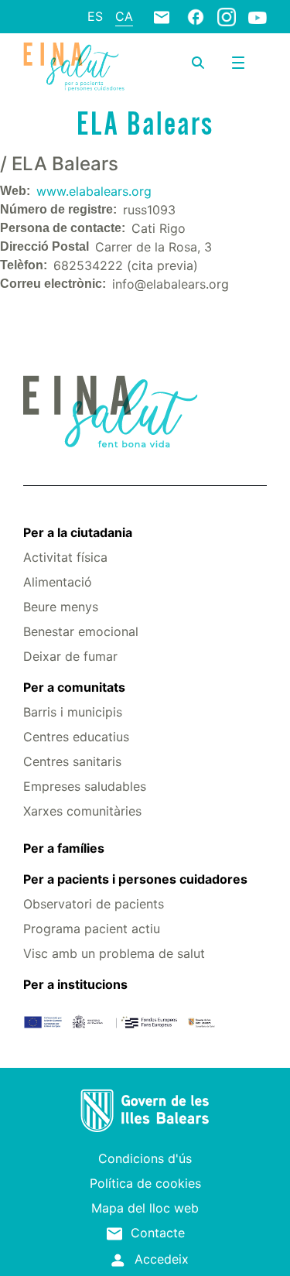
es (95, 16)
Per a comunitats (74, 687)
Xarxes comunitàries (82, 811)
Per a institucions (75, 984)
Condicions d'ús (145, 1158)
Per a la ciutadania (77, 532)
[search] (198, 63)
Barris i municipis (72, 712)
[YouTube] (257, 17)
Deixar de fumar (70, 656)
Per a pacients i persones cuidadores (135, 879)
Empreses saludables (84, 786)
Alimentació (57, 582)
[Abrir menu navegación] (238, 63)
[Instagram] (226, 16)
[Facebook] (195, 16)
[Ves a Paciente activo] (74, 66)
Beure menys (60, 606)
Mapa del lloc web (145, 1208)
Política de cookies (145, 1183)
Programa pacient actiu (91, 928)
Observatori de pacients (93, 904)
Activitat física (65, 557)
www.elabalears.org (94, 191)
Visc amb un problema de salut (114, 953)
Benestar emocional (80, 631)
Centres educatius (76, 736)
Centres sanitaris (72, 761)
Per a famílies (63, 848)
